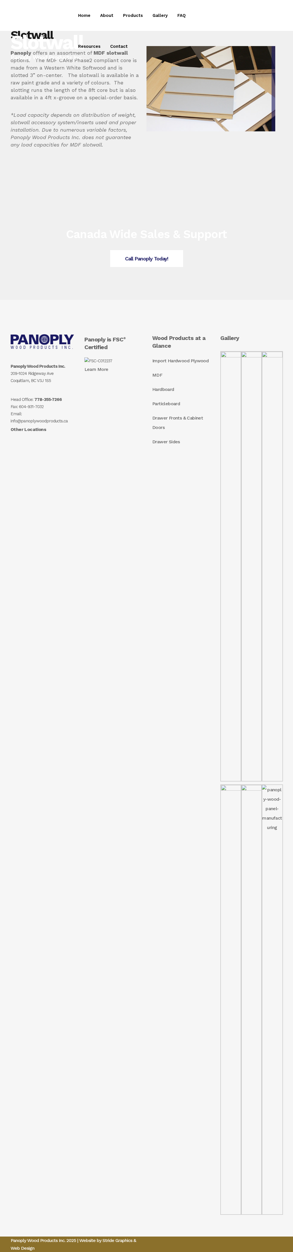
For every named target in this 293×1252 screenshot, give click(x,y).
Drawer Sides (166, 441)
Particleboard (166, 403)
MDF (157, 375)
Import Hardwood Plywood (180, 360)
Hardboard (163, 389)
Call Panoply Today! (146, 259)
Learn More (96, 369)
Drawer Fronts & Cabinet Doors (177, 422)
